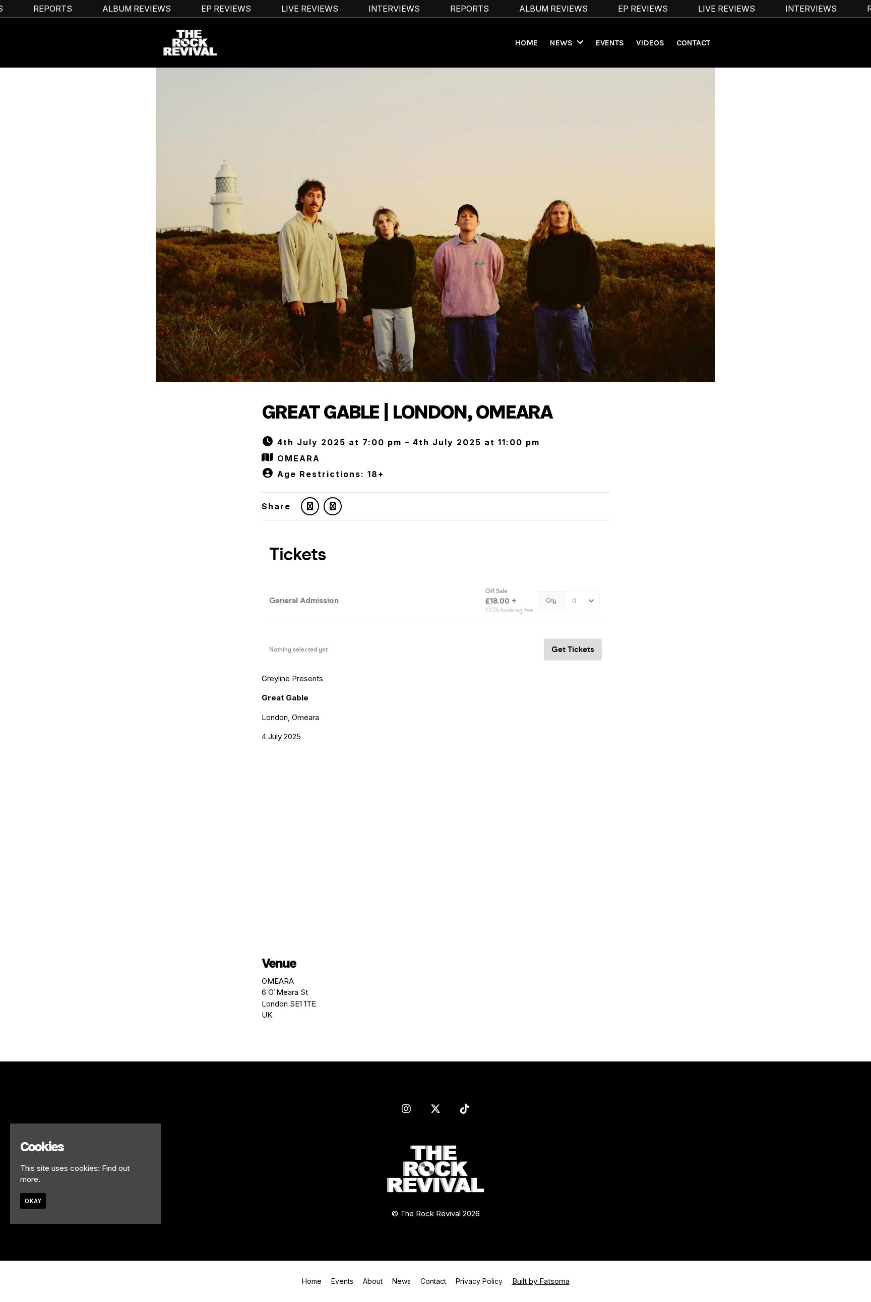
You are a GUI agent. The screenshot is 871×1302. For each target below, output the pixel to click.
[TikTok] (465, 1109)
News (561, 42)
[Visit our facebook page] (333, 506)
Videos (650, 42)
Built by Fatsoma (541, 1281)
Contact (693, 42)
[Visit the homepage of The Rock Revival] (187, 43)
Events (610, 42)
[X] (435, 1109)
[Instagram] (406, 1109)
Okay (33, 1201)
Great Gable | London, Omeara (407, 412)
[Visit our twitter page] (310, 506)
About (373, 1281)
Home (526, 42)
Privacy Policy (479, 1281)
